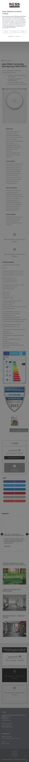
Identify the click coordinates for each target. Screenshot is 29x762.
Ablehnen (6, 31)
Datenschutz (11, 36)
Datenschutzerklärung (11, 26)
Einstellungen (14, 31)
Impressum (17, 36)
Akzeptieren (23, 31)
